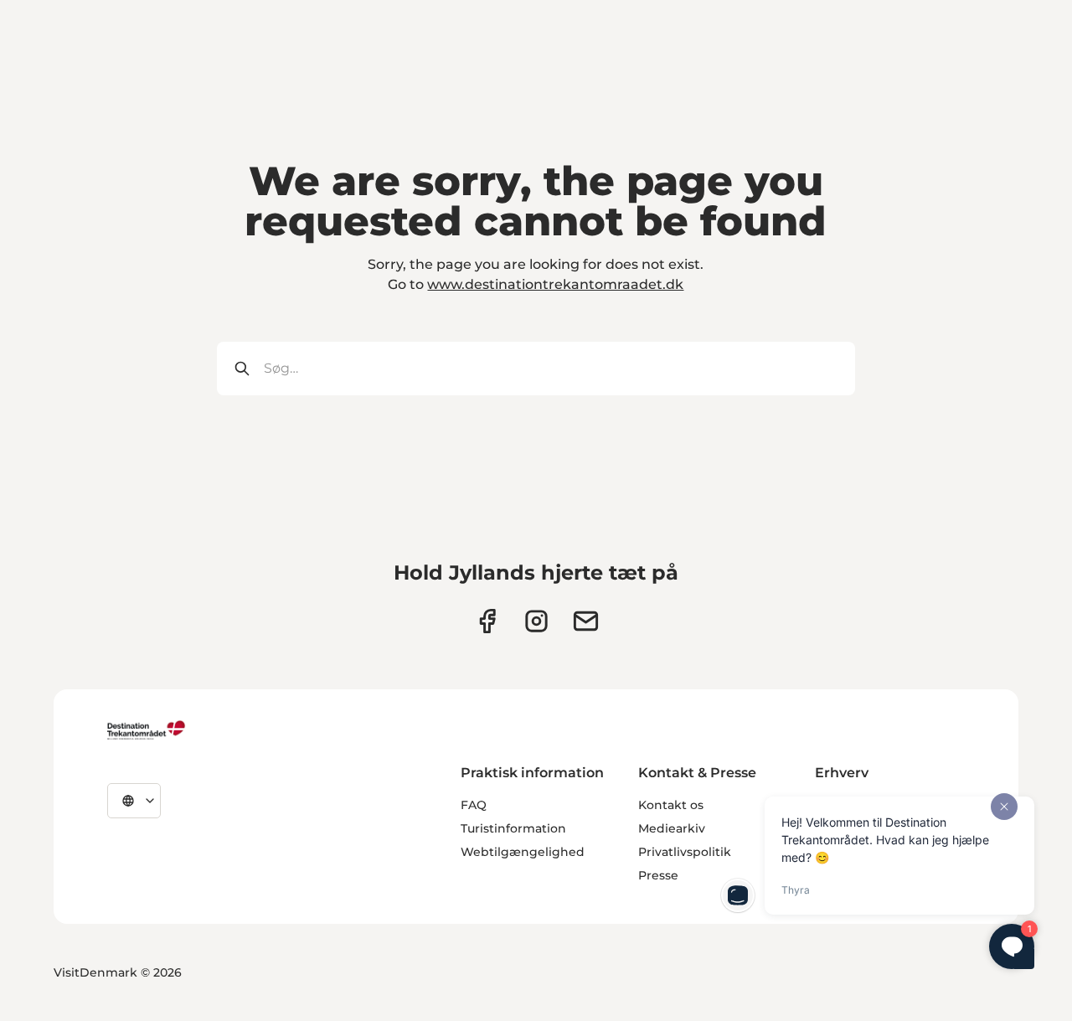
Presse (658, 875)
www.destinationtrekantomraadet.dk (555, 284)
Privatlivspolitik (684, 851)
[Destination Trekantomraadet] (146, 729)
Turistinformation (513, 828)
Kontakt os (671, 804)
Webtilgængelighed (523, 851)
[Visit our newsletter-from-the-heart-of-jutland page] (585, 621)
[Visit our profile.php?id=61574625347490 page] (487, 621)
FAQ (474, 804)
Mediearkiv (671, 828)
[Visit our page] (536, 621)
